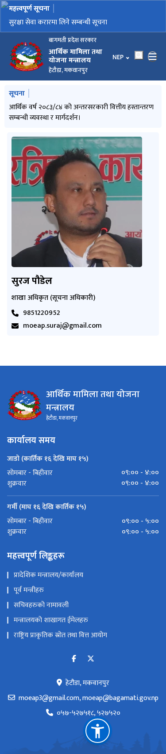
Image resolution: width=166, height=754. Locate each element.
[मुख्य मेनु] (153, 56)
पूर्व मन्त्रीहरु (29, 590)
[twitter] (90, 659)
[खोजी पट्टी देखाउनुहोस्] (139, 55)
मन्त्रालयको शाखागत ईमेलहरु (51, 620)
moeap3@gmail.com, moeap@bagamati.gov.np (88, 698)
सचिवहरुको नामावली (41, 605)
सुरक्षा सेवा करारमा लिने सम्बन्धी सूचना (58, 22)
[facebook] (74, 659)
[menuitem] (83, 472)
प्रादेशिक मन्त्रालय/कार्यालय (48, 575)
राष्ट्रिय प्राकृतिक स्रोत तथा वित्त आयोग (60, 635)
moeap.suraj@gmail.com (62, 326)
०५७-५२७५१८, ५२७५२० (88, 713)
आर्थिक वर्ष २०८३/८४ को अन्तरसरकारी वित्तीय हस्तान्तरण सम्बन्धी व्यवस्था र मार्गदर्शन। (81, 112)
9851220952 (41, 313)
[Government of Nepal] (26, 56)
